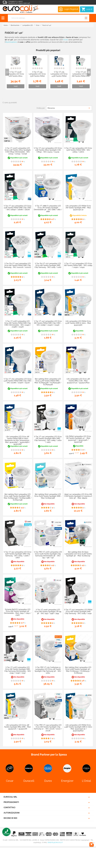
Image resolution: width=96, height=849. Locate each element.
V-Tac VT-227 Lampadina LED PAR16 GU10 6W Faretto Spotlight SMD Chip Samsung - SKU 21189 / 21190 (78, 611)
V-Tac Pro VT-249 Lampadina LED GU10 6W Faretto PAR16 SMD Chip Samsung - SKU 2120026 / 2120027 (17, 265)
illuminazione (11, 42)
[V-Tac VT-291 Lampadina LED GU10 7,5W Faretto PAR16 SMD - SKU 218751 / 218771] (37, 61)
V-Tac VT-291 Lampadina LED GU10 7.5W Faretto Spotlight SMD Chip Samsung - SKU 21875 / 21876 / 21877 (17, 555)
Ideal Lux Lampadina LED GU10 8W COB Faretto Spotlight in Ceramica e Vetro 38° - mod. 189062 (78, 496)
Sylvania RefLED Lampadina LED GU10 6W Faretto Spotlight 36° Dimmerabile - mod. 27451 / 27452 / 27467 (17, 612)
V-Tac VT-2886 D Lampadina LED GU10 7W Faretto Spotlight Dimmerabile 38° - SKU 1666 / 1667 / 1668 (48, 208)
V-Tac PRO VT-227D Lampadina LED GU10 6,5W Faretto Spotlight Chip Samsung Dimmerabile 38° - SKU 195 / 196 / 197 (48, 555)
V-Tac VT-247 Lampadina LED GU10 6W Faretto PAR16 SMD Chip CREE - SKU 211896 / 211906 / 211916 (48, 323)
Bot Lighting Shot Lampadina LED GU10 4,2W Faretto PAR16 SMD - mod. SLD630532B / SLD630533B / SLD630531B (48, 381)
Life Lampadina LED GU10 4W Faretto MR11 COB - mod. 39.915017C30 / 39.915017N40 (78, 381)
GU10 (65, 40)
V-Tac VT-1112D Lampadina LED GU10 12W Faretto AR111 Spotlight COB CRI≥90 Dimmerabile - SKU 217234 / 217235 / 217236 (18, 151)
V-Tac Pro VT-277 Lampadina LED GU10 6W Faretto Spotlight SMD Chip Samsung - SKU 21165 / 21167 (48, 265)
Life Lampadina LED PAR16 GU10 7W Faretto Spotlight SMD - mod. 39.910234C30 (78, 208)
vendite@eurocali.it (55, 842)
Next (89, 72)
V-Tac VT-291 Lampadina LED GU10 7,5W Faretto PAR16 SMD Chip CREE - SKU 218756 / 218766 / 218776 (17, 208)
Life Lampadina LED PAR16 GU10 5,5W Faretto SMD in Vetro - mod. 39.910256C (78, 323)
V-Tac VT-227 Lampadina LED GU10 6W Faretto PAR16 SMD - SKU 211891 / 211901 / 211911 (81, 76)
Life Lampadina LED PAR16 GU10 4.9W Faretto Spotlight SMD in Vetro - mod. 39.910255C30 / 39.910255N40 (78, 728)
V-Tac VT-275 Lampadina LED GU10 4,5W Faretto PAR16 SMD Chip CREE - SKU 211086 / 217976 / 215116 (59, 77)
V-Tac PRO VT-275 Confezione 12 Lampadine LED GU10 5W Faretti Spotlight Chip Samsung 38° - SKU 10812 (48, 670)
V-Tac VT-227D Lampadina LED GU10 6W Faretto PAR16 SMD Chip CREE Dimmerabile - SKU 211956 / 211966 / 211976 (17, 324)
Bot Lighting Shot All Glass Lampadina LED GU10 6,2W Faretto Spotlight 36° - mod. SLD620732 (78, 554)
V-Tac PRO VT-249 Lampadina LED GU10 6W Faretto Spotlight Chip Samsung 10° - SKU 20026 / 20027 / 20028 (48, 728)
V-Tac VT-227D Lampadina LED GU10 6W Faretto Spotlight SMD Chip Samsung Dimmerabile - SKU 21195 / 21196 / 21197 (17, 670)
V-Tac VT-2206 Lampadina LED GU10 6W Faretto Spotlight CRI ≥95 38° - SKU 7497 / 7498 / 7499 (48, 611)
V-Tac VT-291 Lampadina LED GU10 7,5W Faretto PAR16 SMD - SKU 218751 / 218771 (37, 76)
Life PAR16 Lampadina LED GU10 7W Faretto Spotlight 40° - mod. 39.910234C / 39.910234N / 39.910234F (78, 439)
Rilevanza (69, 108)
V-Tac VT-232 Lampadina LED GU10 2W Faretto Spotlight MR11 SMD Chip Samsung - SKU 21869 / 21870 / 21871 (48, 439)
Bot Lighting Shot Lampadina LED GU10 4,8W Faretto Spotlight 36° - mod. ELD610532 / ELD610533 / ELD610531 (78, 670)
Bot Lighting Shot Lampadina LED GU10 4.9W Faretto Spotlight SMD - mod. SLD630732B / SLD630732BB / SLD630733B (17, 497)
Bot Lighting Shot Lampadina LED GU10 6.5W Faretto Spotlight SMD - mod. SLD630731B (48, 496)
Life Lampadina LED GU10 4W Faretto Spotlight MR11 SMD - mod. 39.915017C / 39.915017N (17, 727)
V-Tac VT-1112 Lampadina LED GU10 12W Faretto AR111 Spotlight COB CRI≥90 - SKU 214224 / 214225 (48, 150)
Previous (7, 72)
